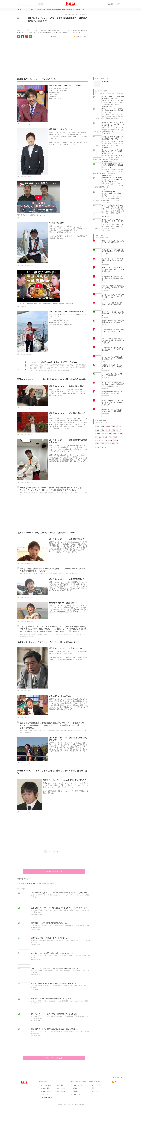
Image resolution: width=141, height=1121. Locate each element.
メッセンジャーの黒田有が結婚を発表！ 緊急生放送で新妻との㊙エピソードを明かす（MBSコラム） (52, 574)
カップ (105, 440)
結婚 (40, 883)
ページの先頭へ (116, 1077)
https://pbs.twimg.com (27, 124)
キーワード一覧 (96, 1085)
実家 (103, 430)
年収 (116, 440)
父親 (108, 430)
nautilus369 (34, 914)
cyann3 (33, 1020)
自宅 (105, 437)
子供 (115, 433)
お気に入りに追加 (81, 36)
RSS (116, 1081)
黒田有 (51, 883)
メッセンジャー (31, 883)
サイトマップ (76, 1094)
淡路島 (22, 883)
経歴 (115, 437)
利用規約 (75, 1091)
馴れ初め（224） (84, 14)
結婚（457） (68, 14)
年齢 (111, 440)
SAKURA (33, 944)
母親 (114, 430)
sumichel (33, 899)
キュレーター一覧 (77, 1085)
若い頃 (98, 440)
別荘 (45, 883)
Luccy (32, 1005)
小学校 (98, 433)
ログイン (118, 4)
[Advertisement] (36, 56)
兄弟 (104, 433)
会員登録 (110, 4)
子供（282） (75, 14)
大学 (114, 426)
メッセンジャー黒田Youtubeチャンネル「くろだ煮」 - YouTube (53, 362)
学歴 (108, 426)
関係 (113, 444)
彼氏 (98, 447)
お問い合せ (76, 1088)
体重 (110, 433)
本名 (121, 433)
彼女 (98, 444)
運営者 (94, 1088)
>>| (57, 851)
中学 (119, 430)
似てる (104, 447)
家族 (98, 430)
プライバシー (95, 1091)
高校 (103, 426)
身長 (119, 426)
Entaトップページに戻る (53, 871)
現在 (103, 444)
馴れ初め (99, 437)
